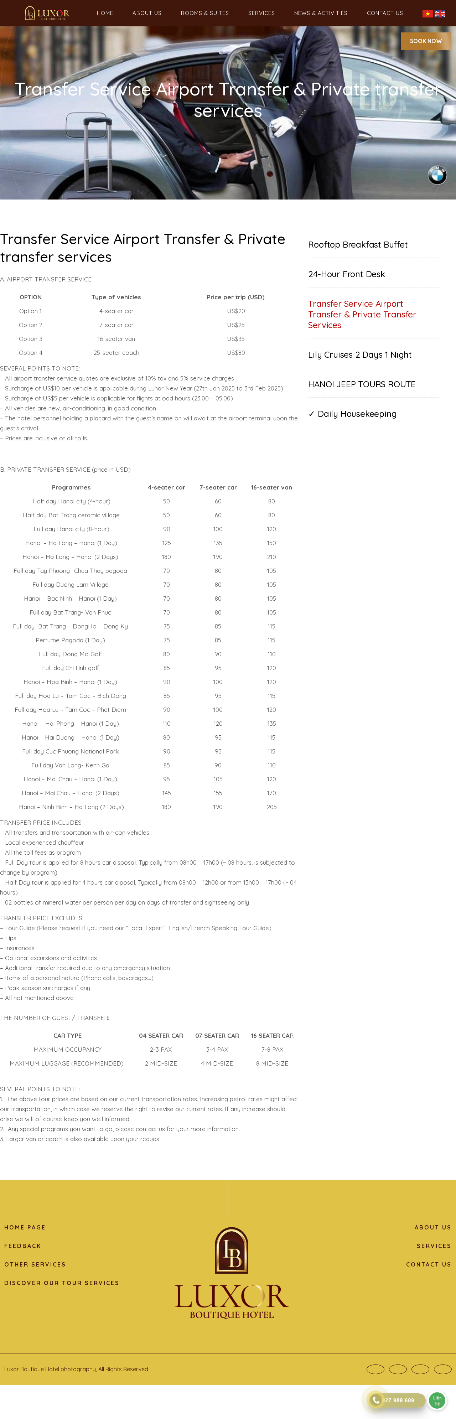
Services (261, 13)
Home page (25, 1227)
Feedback (22, 1245)
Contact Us (385, 13)
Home (105, 13)
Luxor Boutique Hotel (31, 1369)
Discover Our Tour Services (62, 1282)
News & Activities (321, 13)
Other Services (35, 1264)
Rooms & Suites (205, 13)
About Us (147, 13)
